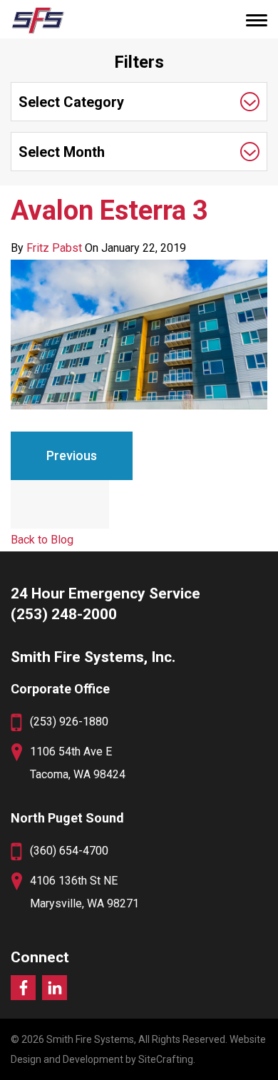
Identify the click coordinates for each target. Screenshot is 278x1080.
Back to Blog (42, 539)
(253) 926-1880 (69, 721)
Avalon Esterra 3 (109, 210)
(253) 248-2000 (64, 614)
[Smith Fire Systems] (37, 20)
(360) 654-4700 (69, 850)
